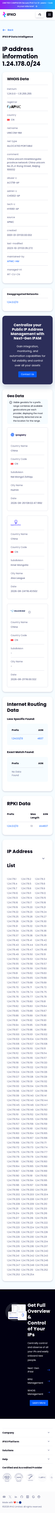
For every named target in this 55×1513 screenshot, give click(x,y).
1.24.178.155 (27, 1119)
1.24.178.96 (40, 1025)
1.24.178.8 (26, 888)
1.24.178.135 (41, 1086)
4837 (40, 738)
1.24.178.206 (27, 1199)
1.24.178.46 (13, 949)
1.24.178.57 (41, 963)
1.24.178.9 (40, 888)
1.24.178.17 (26, 902)
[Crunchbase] (27, 1497)
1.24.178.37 (12, 935)
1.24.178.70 (13, 987)
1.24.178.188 (27, 1171)
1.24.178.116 (27, 1058)
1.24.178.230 (27, 1237)
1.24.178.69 (40, 982)
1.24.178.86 (27, 1011)
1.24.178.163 (13, 1133)
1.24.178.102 (41, 1034)
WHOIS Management (35, 1392)
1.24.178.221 (27, 1222)
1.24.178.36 (40, 930)
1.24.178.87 (41, 1011)
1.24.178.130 (13, 1081)
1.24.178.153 (41, 1114)
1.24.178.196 (13, 1185)
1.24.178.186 (41, 1166)
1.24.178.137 (27, 1091)
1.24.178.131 (27, 1081)
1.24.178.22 (12, 912)
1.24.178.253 (13, 1274)
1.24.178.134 (27, 1086)
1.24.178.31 (12, 926)
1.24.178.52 (12, 959)
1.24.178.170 (27, 1142)
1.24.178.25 (12, 916)
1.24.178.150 (41, 1109)
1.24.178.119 (27, 1062)
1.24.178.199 (13, 1189)
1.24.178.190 (13, 1175)
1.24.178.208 (13, 1204)
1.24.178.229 (13, 1237)
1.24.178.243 (41, 1255)
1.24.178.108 (41, 1044)
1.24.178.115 (13, 1058)
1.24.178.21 (40, 907)
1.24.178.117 (41, 1058)
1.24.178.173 (27, 1147)
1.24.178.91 (12, 1020)
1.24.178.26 (27, 916)
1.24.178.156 (41, 1119)
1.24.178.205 (13, 1199)
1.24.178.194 (27, 1180)
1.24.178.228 (41, 1232)
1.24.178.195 (41, 1180)
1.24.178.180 (41, 1157)
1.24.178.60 (41, 968)
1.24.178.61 (12, 973)
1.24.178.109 (13, 1048)
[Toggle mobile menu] (49, 15)
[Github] (21, 1497)
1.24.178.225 (41, 1227)
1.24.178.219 (41, 1218)
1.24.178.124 (13, 1072)
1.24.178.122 (27, 1067)
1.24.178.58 (13, 968)
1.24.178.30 (40, 921)
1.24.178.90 (40, 1015)
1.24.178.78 (41, 996)
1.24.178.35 (27, 930)
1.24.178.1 (11, 879)
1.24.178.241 (13, 1255)
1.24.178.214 (13, 1213)
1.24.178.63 (40, 973)
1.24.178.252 (41, 1270)
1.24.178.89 (27, 1015)
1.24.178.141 (41, 1095)
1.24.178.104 (27, 1039)
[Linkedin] (16, 1497)
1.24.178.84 (41, 1006)
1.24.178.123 (41, 1067)
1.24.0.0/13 (12, 302)
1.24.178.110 (27, 1048)
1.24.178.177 (41, 1152)
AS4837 (43, 826)
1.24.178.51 (40, 954)
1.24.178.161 (27, 1128)
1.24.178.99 (40, 1029)
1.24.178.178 (13, 1157)
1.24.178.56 (27, 963)
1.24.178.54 (41, 959)
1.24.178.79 (12, 1001)
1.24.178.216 (41, 1213)
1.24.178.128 (27, 1076)
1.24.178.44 (27, 945)
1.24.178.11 (26, 893)
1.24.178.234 (41, 1241)
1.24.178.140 (27, 1095)
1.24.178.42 (41, 940)
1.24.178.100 (13, 1034)
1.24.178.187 (13, 1171)
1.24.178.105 (41, 1039)
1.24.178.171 (41, 1142)
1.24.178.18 (40, 902)
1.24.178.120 (41, 1062)
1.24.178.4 (12, 883)
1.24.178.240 (41, 1251)
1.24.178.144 (41, 1100)
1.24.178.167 (27, 1138)
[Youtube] (4, 1497)
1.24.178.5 (26, 883)
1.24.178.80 (27, 1001)
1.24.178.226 (13, 1232)
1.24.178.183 (41, 1161)
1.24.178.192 (41, 1175)
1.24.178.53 (27, 959)
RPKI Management (35, 1381)
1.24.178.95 (27, 1025)
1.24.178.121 (12, 1067)
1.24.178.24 (41, 912)
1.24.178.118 (13, 1062)
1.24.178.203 (27, 1194)
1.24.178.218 (27, 1218)
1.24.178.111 (40, 1048)
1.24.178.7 (12, 888)
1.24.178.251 (27, 1270)
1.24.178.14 (26, 898)
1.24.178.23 (26, 912)
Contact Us (27, 374)
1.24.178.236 (27, 1246)
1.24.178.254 (27, 1274)
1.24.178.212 (27, 1208)
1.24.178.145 (13, 1105)
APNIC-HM (13, 261)
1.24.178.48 (41, 949)
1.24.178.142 (13, 1100)
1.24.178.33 (40, 926)
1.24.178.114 (41, 1053)
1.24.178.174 (41, 1147)
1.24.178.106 (13, 1044)
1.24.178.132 (41, 1081)
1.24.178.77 (27, 996)
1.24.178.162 (41, 1128)
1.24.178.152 (27, 1114)
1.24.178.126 (41, 1072)
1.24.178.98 (27, 1029)
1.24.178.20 (27, 907)
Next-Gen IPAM (33, 1369)
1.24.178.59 (27, 968)
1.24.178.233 (27, 1241)
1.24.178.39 (40, 935)
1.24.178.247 (13, 1265)
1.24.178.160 (13, 1128)
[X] (10, 1497)
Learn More (38, 1403)
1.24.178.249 (41, 1265)
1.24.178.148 (13, 1109)
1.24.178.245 (27, 1260)
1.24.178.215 (27, 1213)
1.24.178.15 (40, 898)
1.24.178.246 (41, 1260)
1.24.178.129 (41, 1076)
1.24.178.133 (13, 1086)
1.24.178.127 (13, 1076)
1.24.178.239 (27, 1251)
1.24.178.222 (41, 1222)
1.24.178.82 (12, 1006)
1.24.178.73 (12, 992)
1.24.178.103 (13, 1039)
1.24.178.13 (12, 898)
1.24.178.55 (13, 963)
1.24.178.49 (13, 954)
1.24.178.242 (27, 1255)
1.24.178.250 (13, 1270)
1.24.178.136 (13, 1091)
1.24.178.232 (13, 1241)
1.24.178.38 (27, 935)
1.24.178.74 (27, 992)
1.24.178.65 (27, 978)
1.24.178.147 (41, 1105)
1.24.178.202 (13, 1194)
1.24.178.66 (41, 978)
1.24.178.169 (13, 1142)
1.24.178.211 (12, 1208)
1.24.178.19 (12, 907)
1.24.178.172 (13, 1147)
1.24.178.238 (13, 1251)
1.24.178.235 (13, 1246)
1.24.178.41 (26, 940)
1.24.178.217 (13, 1218)
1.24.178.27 (40, 916)
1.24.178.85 (13, 1011)
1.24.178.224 (27, 1227)
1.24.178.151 (13, 1114)
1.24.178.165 (41, 1133)
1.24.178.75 (41, 992)
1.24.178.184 (13, 1166)
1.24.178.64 (13, 978)
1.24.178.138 (41, 1091)
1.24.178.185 (27, 1166)
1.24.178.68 (27, 982)
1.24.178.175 (13, 1152)
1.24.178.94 (13, 1025)
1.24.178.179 (27, 1157)
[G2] (33, 1497)
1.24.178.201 (41, 1189)
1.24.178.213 (41, 1208)
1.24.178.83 (27, 1006)
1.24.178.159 (41, 1124)
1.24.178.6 (40, 883)
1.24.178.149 (27, 1109)
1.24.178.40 (13, 940)
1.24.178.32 (26, 926)
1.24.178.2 (26, 879)
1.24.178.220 (13, 1222)
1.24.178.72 (40, 987)
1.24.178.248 (27, 1265)
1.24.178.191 (27, 1175)
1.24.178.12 (40, 893)
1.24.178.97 (12, 1029)
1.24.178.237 (41, 1246)
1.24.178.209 (27, 1204)
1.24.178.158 (27, 1124)
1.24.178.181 (13, 1161)
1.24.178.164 (27, 1133)
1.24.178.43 (13, 945)
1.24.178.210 (41, 1204)
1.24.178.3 (40, 879)
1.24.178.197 (27, 1185)
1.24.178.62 (27, 973)
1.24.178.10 (12, 893)
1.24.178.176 (27, 1152)
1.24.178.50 (27, 954)
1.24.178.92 (26, 1020)
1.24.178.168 (41, 1138)
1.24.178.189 (41, 1171)
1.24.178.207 (41, 1199)
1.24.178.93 (40, 1020)
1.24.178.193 (13, 1180)
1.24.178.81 (40, 1001)
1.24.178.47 (27, 949)
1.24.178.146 (27, 1105)
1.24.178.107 (27, 1044)
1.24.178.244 (13, 1260)
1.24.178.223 (13, 1227)
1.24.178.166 (13, 1138)
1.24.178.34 (13, 930)
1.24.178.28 (12, 921)
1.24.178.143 (27, 1100)
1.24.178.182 (27, 1161)
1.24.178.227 (27, 1232)
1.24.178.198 (41, 1185)
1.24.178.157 (13, 1124)
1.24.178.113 (27, 1053)
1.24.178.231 (41, 1237)
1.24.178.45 (41, 945)
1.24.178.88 (13, 1015)
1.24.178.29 (26, 921)
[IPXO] (9, 14)
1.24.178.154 (13, 1119)
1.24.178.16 (12, 902)
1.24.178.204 (41, 1194)
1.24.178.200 (27, 1189)
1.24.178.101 (27, 1034)
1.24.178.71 (26, 987)
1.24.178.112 (12, 1053)
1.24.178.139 (13, 1095)
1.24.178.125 (27, 1072)
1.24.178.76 (13, 996)
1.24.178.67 (13, 982)
